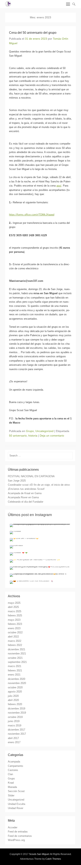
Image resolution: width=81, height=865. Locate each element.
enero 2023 (14, 628)
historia (32, 435)
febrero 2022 (15, 645)
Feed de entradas (18, 831)
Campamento (15, 765)
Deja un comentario (52, 435)
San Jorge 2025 (17, 480)
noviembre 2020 (17, 683)
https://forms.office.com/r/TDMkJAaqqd (31, 214)
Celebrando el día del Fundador (25, 501)
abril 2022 (13, 636)
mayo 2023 (14, 619)
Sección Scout (16, 791)
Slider (11, 795)
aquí (58, 185)
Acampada (14, 761)
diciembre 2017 (16, 729)
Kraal (11, 782)
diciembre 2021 (16, 649)
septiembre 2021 (17, 662)
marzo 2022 (14, 640)
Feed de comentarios (20, 835)
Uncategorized (44, 431)
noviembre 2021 (17, 653)
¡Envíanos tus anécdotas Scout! (26, 488)
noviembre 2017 (17, 733)
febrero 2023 (15, 623)
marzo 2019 (14, 725)
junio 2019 (13, 721)
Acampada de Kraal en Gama (24, 493)
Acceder (12, 827)
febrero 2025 (15, 615)
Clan (10, 774)
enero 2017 (14, 742)
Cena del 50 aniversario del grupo (32, 32)
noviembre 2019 (17, 712)
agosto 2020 (15, 691)
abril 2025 (13, 607)
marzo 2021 (14, 666)
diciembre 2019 (16, 708)
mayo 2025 (14, 602)
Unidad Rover (15, 808)
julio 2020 (13, 695)
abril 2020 (13, 700)
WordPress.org (16, 840)
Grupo (30, 431)
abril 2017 (13, 738)
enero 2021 (14, 674)
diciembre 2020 (16, 678)
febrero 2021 (15, 670)
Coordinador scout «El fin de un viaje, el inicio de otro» (39, 484)
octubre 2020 (15, 687)
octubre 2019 (15, 717)
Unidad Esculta (16, 803)
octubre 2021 (15, 657)
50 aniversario (18, 435)
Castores (13, 770)
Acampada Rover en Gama (23, 497)
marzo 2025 (14, 611)
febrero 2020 (15, 704)
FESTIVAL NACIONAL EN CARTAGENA (31, 476)
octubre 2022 (15, 632)
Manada (12, 787)
